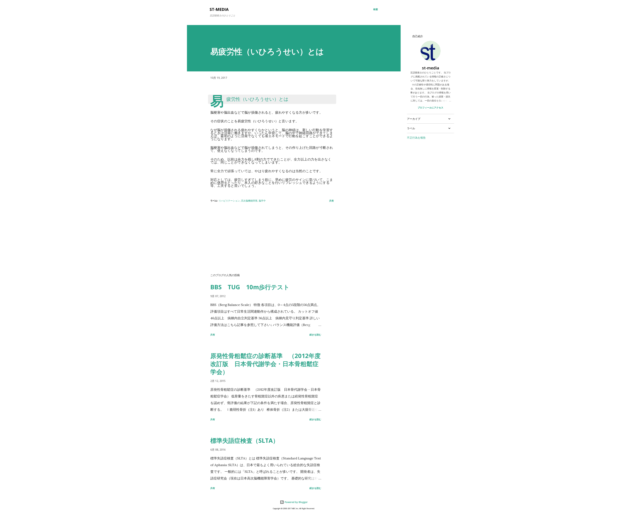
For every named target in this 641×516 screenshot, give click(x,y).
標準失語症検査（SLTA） (244, 440)
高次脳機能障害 (249, 200)
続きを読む (315, 334)
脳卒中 (262, 200)
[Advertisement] (266, 231)
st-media (219, 9)
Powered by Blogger (296, 502)
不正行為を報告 (416, 137)
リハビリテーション (229, 200)
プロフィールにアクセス (430, 107)
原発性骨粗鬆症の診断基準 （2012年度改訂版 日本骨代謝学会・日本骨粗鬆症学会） (265, 364)
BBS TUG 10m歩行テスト (249, 287)
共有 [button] (331, 200)
